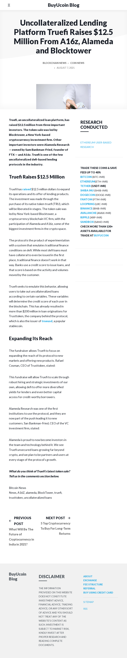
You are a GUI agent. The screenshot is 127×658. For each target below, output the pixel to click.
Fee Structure (93, 584)
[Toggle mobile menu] (9, 5)
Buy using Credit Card (98, 592)
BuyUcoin (101, 235)
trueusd (47, 321)
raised (26, 189)
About (87, 576)
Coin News (77, 63)
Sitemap (88, 602)
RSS (85, 608)
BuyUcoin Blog (63, 5)
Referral (89, 588)
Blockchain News (54, 63)
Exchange (90, 580)
